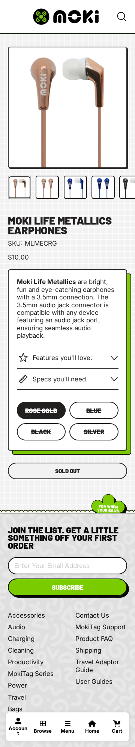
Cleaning (21, 650)
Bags (15, 709)
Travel (17, 697)
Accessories (26, 615)
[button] (121, 16)
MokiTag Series (31, 673)
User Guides (93, 681)
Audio (16, 627)
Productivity (26, 662)
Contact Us (92, 615)
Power (17, 685)
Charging (21, 638)
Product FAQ (94, 638)
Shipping (88, 650)
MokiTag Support (100, 627)
